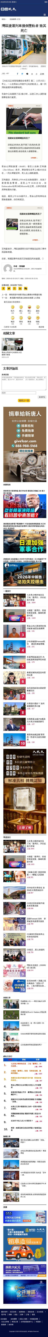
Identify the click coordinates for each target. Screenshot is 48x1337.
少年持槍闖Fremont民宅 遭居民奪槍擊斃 (36, 642)
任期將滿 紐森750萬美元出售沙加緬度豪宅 (36, 720)
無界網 (11, 1324)
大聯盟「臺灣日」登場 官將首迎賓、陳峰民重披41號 (36, 613)
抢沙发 (41, 327)
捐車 (21, 1314)
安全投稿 (40, 1312)
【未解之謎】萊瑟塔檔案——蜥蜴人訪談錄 (36, 873)
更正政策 (13, 1312)
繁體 (46, 2)
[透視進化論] (24, 833)
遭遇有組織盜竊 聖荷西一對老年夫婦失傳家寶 (36, 737)
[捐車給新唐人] (24, 481)
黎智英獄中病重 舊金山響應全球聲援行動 (25, 295)
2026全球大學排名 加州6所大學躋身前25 (36, 889)
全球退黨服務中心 (27, 1322)
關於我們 (4, 1312)
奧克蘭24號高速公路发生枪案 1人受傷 (25, 298)
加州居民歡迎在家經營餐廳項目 (36, 689)
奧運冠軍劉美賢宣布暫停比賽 (36, 674)
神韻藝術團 (34, 1319)
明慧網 (38, 1322)
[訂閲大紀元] (24, 1223)
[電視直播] (24, 1303)
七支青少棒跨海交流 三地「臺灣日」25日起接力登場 (36, 597)
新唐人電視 (23, 1319)
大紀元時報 (5, 1322)
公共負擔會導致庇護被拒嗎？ (31, 1045)
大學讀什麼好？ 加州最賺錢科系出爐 (35, 704)
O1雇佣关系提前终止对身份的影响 (35, 935)
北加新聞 (13, 19)
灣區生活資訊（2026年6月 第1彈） (36, 966)
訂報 (27, 1314)
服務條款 (22, 1312)
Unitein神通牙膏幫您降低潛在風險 (33, 1034)
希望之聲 (15, 1322)
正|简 (42, 74)
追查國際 (14, 1319)
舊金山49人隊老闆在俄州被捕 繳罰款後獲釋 (36, 627)
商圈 (10, 1314)
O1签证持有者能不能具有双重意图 (35, 904)
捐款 (16, 1314)
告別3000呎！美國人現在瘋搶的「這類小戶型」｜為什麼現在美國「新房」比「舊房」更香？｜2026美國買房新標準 (36, 983)
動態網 (3, 1324)
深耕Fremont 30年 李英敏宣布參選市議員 (36, 920)
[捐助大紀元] (24, 1276)
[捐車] (24, 1261)
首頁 (3, 19)
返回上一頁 (24, 400)
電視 (33, 1314)
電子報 (3, 1314)
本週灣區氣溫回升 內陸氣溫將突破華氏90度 (36, 658)
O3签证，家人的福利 (35, 950)
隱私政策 (31, 1312)
